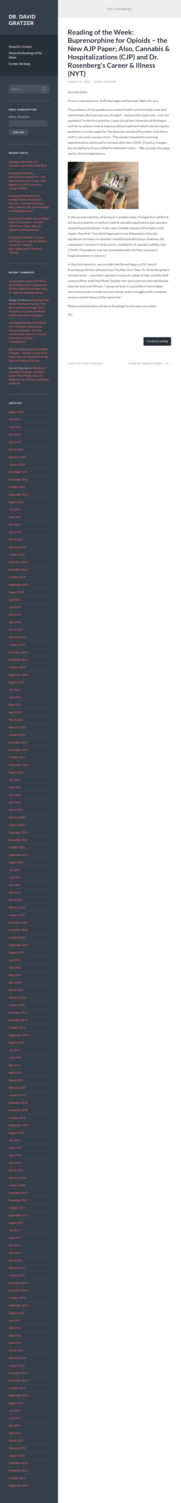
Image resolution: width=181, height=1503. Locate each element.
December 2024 (18, 562)
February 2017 (17, 1267)
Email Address (20, 117)
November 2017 (18, 1200)
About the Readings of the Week (25, 55)
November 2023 (18, 659)
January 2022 (17, 824)
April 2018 (15, 1162)
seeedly (13, 281)
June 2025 (15, 517)
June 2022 (15, 787)
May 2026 (15, 434)
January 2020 (17, 1005)
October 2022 (17, 757)
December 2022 (18, 742)
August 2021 (16, 862)
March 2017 (16, 1260)
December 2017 (18, 1192)
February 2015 (17, 1448)
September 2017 (18, 1215)
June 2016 (15, 1327)
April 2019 (15, 1072)
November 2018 (18, 1110)
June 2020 (15, 967)
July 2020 (14, 960)
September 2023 (18, 674)
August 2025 (16, 502)
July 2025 (14, 509)
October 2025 (17, 486)
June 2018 (15, 1147)
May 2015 (15, 1425)
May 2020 (15, 975)
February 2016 (17, 1357)
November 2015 (18, 1380)
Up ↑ (168, 363)
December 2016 (18, 1282)
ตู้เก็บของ (14, 349)
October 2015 (17, 1388)
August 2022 (16, 772)
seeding (13, 322)
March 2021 (16, 899)
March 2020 (16, 989)
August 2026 (16, 411)
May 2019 (15, 1065)
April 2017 (15, 1252)
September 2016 (18, 1305)
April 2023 (15, 712)
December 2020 (18, 922)
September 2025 (18, 494)
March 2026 (16, 449)
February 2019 (17, 1087)
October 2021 (17, 847)
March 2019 (16, 1080)
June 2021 (15, 877)
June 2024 (15, 607)
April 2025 (15, 532)
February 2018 (17, 1177)
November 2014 (18, 1470)
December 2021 (18, 832)
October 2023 (17, 667)
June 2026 (15, 426)
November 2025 (18, 479)
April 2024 (15, 622)
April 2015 (15, 1433)
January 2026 (17, 464)
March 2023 (16, 719)
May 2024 (15, 614)
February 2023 (17, 727)
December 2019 (18, 1012)
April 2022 (15, 802)
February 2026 (17, 457)
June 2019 (15, 1057)
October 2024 (17, 577)
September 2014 (18, 1485)
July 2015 (14, 1410)
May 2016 (15, 1335)
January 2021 (17, 914)
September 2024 (18, 584)
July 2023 (14, 689)
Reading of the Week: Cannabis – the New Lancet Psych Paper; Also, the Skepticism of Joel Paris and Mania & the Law (29, 375)
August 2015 (16, 1403)
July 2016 (14, 1320)
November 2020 (18, 929)
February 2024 (17, 637)
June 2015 (15, 1418)
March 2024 (16, 629)
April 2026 (15, 442)
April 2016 (15, 1342)
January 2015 (17, 1455)
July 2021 (14, 869)
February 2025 (17, 547)
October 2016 (17, 1297)
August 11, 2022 (79, 81)
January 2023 (17, 734)
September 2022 (18, 764)
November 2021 (18, 839)
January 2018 (17, 1185)
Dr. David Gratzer (22, 20)
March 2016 (16, 1350)
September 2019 (18, 1035)
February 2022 (17, 817)
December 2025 (18, 471)
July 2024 (14, 599)
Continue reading (157, 341)
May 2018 (15, 1155)
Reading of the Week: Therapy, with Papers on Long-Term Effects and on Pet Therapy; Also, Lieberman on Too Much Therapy (28, 245)
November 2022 (18, 749)
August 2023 (16, 682)
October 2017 (17, 1207)
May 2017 (15, 1245)
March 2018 (16, 1170)
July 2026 (14, 419)
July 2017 (14, 1230)
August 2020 (16, 952)
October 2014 (17, 1478)
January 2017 (17, 1275)
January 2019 (17, 1095)
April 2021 (15, 892)
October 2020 (17, 937)
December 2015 (18, 1373)
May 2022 (15, 794)
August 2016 (16, 1313)
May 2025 (15, 524)
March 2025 (16, 539)
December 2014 (18, 1463)
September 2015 (18, 1395)
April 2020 (15, 982)
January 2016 (17, 1365)
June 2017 (15, 1237)
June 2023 (15, 697)
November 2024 (18, 569)
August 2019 (16, 1042)
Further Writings (19, 64)
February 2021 (17, 907)
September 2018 (18, 1125)
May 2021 (15, 885)
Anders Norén (152, 363)
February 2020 (17, 997)
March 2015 (16, 1440)
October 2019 (17, 1027)
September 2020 (18, 945)
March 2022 (16, 809)
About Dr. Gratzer (20, 46)
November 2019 (18, 1020)
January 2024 (17, 644)
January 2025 (17, 554)
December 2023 (18, 652)
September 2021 (18, 854)
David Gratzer (105, 81)
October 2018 (17, 1117)
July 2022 (14, 779)
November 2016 (18, 1290)
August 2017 (16, 1222)
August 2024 (16, 592)
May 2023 (15, 704)
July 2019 (14, 1050)
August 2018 (16, 1132)
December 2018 (18, 1102)
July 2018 (14, 1140)
